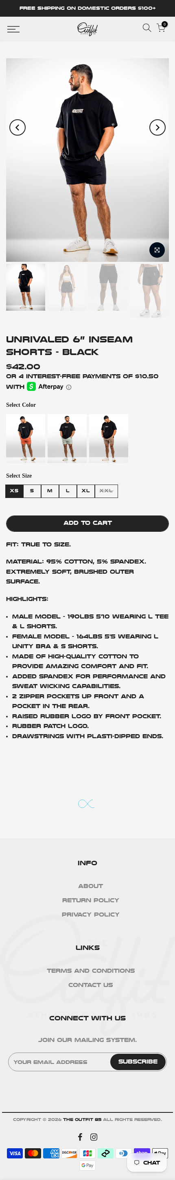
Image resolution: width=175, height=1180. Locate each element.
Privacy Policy (91, 914)
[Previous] (17, 127)
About (90, 886)
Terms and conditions (91, 970)
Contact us (90, 985)
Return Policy (90, 900)
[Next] (157, 127)
